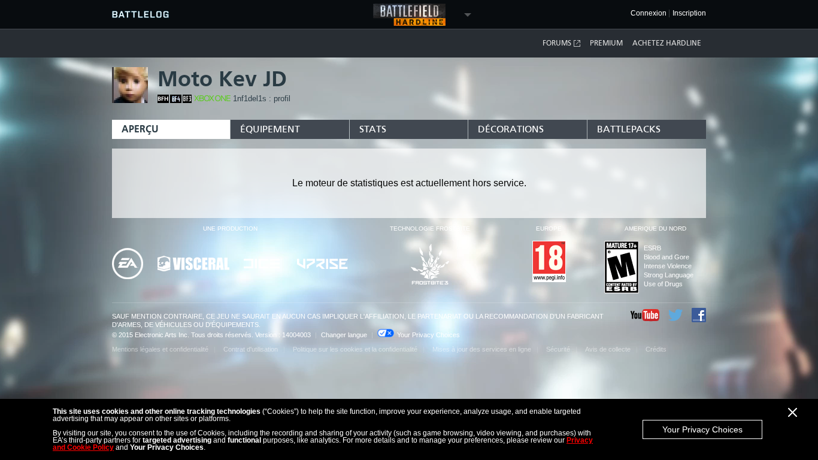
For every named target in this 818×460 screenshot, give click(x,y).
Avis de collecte (608, 349)
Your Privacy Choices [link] (428, 334)
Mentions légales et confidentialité (160, 349)
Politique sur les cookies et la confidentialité (355, 349)
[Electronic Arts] (127, 264)
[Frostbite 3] (430, 265)
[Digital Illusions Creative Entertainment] (263, 264)
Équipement (270, 129)
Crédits (656, 349)
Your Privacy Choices (702, 429)
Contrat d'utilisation (250, 349)
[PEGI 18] (549, 262)
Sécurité (558, 349)
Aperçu (140, 129)
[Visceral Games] (193, 264)
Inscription (689, 13)
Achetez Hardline (666, 43)
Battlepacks (629, 129)
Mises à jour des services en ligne (481, 349)
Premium (606, 43)
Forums (557, 43)
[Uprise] (322, 265)
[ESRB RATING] (621, 268)
